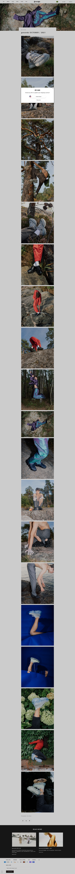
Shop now (39, 100)
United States (38, 96)
